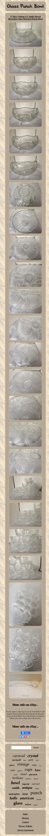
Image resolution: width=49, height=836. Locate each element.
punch (36, 792)
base (38, 770)
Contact (25, 822)
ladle (13, 798)
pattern (28, 779)
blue (40, 766)
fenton (16, 775)
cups (28, 769)
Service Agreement (25, 830)
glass (17, 803)
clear (34, 765)
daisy (37, 789)
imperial (25, 784)
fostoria (39, 799)
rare (12, 770)
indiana (28, 804)
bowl (15, 782)
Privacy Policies (25, 826)
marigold (16, 760)
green (20, 771)
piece (12, 765)
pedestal (36, 784)
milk (37, 760)
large (25, 793)
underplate (14, 794)
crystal (33, 756)
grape (35, 805)
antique (27, 788)
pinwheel (33, 774)
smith (15, 788)
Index (25, 814)
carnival (19, 756)
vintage (23, 764)
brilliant (18, 778)
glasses (36, 779)
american (27, 798)
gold (30, 759)
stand (23, 774)
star (24, 760)
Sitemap (25, 818)
